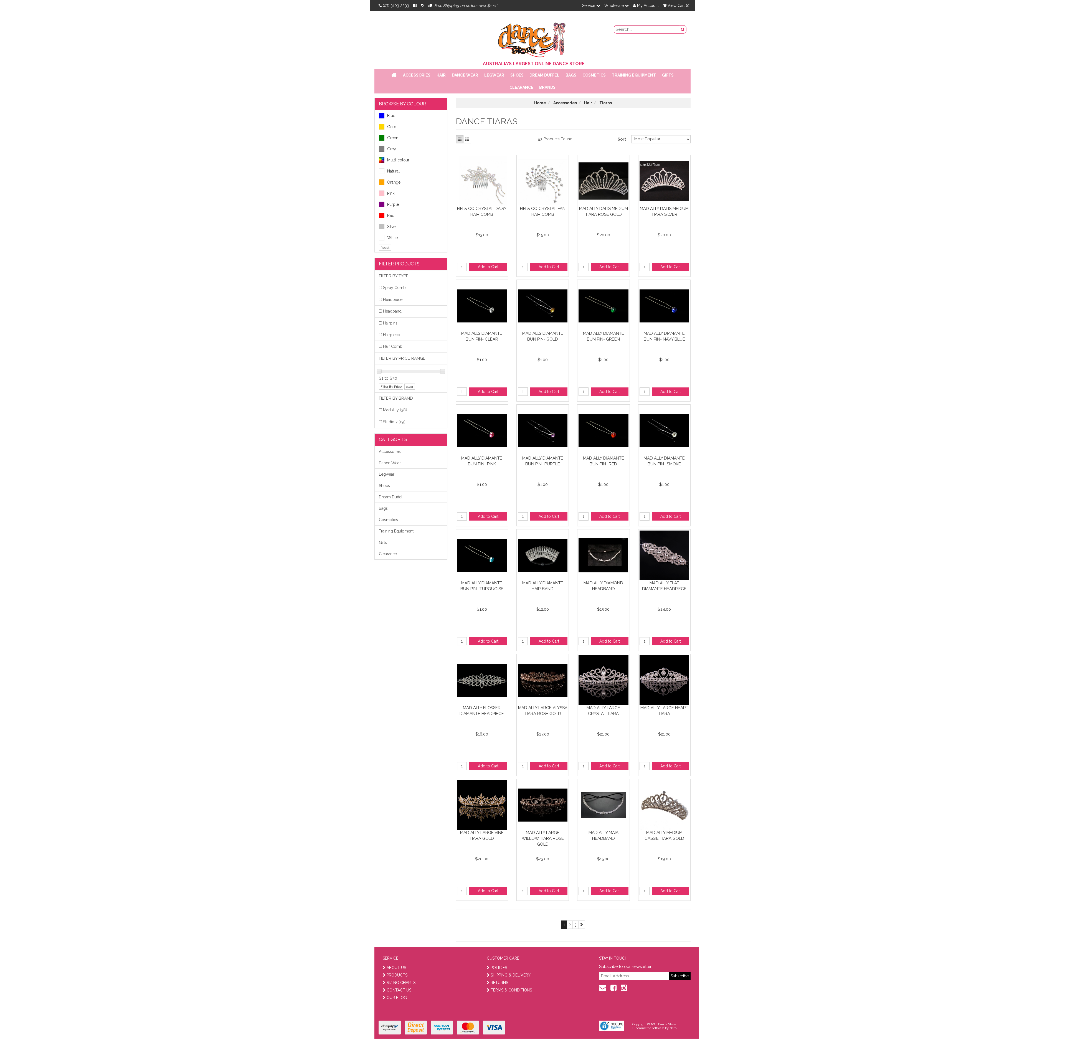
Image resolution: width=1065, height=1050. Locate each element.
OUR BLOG (397, 997)
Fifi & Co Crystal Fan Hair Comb (543, 211)
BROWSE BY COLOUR (402, 103)
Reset (385, 248)
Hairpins (390, 323)
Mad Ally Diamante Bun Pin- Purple (542, 461)
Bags (571, 75)
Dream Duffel (544, 75)
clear (409, 387)
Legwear (494, 75)
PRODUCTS (397, 975)
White (392, 237)
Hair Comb (392, 346)
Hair (441, 75)
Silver (392, 226)
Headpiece (392, 299)
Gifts (668, 75)
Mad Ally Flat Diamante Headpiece (664, 585)
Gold (391, 127)
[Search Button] (682, 29)
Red (390, 215)
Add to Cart (488, 267)
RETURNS (499, 982)
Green (392, 138)
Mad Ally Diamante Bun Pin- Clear (481, 336)
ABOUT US (396, 967)
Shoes (517, 75)
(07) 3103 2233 (396, 5)
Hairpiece (391, 335)
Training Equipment (634, 75)
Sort (622, 139)
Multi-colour (398, 160)
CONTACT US (399, 990)
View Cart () (678, 5)
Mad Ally (395, 409)
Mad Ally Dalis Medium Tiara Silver (664, 211)
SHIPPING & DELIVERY (511, 975)
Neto (673, 1028)
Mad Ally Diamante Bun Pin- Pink (481, 461)
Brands (547, 87)
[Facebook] (415, 5)
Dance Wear (465, 75)
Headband (392, 311)
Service (589, 5)
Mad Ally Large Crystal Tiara (603, 710)
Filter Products (399, 264)
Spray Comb (394, 287)
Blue (391, 115)
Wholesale (614, 5)
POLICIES (499, 967)
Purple (393, 204)
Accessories (416, 75)
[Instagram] (422, 5)
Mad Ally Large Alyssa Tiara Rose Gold (542, 710)
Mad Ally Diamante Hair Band (542, 585)
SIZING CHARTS (401, 982)
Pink (390, 193)
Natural (393, 171)
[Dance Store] (532, 38)
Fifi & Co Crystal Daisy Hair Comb (481, 211)
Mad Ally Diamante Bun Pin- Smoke (664, 461)
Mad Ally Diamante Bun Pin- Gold (542, 336)
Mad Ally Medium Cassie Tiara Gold (664, 835)
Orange (393, 182)
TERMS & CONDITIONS (511, 990)
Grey (391, 149)
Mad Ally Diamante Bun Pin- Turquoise (481, 585)
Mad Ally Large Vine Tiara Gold (482, 835)
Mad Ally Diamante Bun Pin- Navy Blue (664, 336)
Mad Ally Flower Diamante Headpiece (482, 710)
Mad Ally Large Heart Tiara (664, 710)
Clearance (521, 87)
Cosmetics (594, 75)
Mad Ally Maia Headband (603, 835)
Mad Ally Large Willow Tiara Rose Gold (543, 838)
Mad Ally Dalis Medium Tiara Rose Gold (603, 211)
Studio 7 (394, 421)
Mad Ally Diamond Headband (603, 585)
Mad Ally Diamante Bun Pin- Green (603, 336)
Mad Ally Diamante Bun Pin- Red (603, 461)
